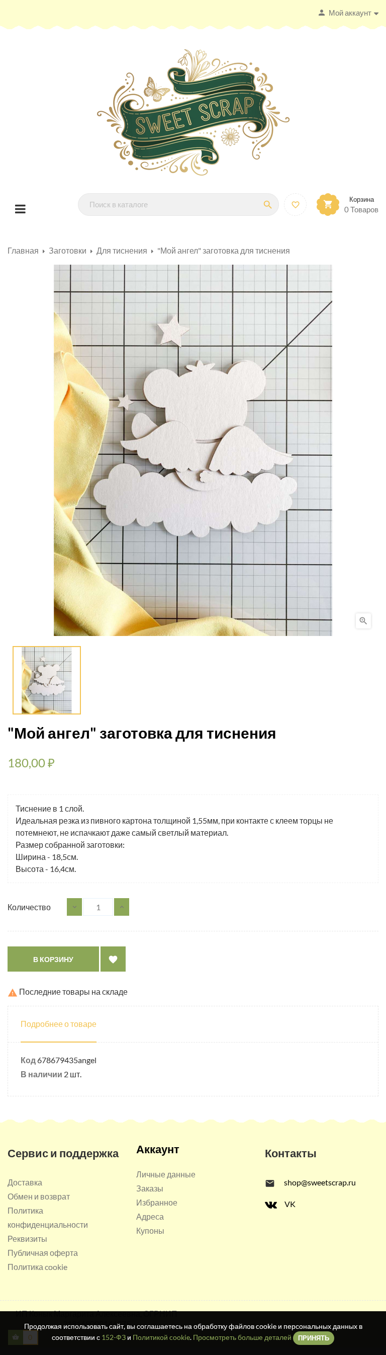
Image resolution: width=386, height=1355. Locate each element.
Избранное (156, 1202)
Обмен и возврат (39, 1196)
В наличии (41, 1074)
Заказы (149, 1188)
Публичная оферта (43, 1252)
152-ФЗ (114, 1337)
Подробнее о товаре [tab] (58, 1023)
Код (28, 1060)
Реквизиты (27, 1238)
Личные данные (166, 1174)
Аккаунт (157, 1149)
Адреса (150, 1216)
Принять (313, 1338)
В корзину (53, 959)
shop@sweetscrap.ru (320, 1182)
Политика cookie (37, 1266)
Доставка (25, 1182)
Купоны (150, 1230)
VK (290, 1204)
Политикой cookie (161, 1337)
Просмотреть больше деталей (242, 1337)
